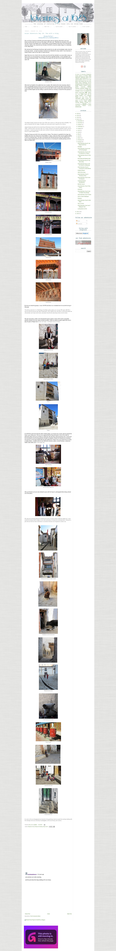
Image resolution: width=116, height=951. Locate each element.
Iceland (84, 89)
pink (90, 98)
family (76, 85)
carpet (80, 78)
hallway (89, 86)
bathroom (77, 77)
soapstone (81, 101)
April (79, 136)
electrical (89, 82)
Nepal (44, 826)
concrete (80, 79)
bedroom (83, 77)
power (82, 99)
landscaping (81, 92)
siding (90, 99)
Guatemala (83, 86)
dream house (78, 82)
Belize (87, 77)
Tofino (81, 104)
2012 (78, 119)
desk (80, 81)
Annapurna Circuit (31, 826)
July (79, 130)
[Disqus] (48, 850)
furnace (85, 85)
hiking (36, 826)
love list (89, 94)
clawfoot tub (85, 78)
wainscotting (77, 105)
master (81, 95)
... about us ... (35, 26)
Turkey (89, 104)
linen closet (77, 94)
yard (80, 106)
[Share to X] (52, 826)
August (79, 128)
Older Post (69, 913)
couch (87, 79)
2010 (78, 213)
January (80, 141)
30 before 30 (78, 74)
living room (84, 94)
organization (78, 98)
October (80, 124)
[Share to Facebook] (54, 826)
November (80, 122)
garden (76, 86)
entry (81, 84)
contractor (84, 79)
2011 (78, 211)
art (84, 75)
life (38, 826)
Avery (86, 75)
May (79, 134)
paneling (87, 98)
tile (79, 104)
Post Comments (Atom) (35, 916)
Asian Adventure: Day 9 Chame (84, 194)
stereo (90, 102)
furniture (89, 85)
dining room (83, 81)
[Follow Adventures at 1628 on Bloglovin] (82, 234)
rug (84, 99)
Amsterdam (83, 74)
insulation (77, 90)
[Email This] (49, 826)
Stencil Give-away (81, 172)
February (80, 139)
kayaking (88, 90)
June (79, 132)
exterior (87, 84)
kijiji (90, 90)
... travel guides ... (86, 26)
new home (81, 96)
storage (76, 104)
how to (81, 89)
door (90, 81)
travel (47, 826)
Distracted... (80, 189)
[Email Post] (44, 824)
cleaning (89, 78)
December (80, 120)
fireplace (81, 85)
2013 (78, 117)
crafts (90, 79)
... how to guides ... (72, 26)
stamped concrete (84, 102)
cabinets (77, 78)
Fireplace (80, 198)
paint (83, 98)
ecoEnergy (84, 82)
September (80, 126)
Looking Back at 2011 (82, 208)
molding (85, 95)
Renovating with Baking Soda (84, 158)
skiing (76, 101)
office (90, 96)
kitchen (76, 92)
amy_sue (31, 824)
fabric (90, 84)
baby (90, 75)
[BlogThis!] (51, 826)
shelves (86, 99)
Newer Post (27, 913)
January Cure (82, 90)
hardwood (82, 88)
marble (76, 95)
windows (77, 106)
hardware (77, 88)
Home (48, 913)
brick (90, 77)
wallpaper (84, 105)
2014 (78, 115)
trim (87, 104)
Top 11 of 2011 (81, 203)
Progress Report (81, 170)
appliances (81, 75)
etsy (84, 84)
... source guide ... (59, 26)
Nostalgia (80, 146)
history (90, 88)
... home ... (26, 26)
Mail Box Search (81, 184)
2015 (78, 113)
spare (85, 101)
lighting (89, 92)
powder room (77, 99)
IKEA (87, 89)
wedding (89, 105)
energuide (77, 84)
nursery (86, 96)
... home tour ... (47, 26)
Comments (79, 223)
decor (76, 81)
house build (77, 89)
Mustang (41, 826)
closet (76, 79)
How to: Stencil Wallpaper (83, 196)
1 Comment (40, 824)
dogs (88, 81)
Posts (78, 221)
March (79, 137)
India (90, 89)
